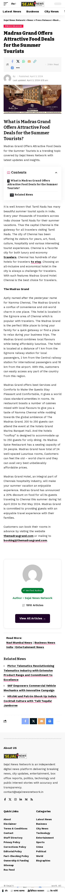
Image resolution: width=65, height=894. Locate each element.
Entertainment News (29, 647)
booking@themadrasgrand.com (25, 540)
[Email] (29, 61)
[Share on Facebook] (12, 61)
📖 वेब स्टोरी (52, 890)
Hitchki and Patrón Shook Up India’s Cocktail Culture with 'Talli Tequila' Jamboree (30, 701)
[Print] (12, 68)
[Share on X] (17, 61)
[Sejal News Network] (32, 4)
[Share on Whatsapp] (23, 61)
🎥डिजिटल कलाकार (35, 890)
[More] (17, 68)
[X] (10, 799)
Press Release (13, 26)
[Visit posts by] (7, 78)
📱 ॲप (4, 890)
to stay (36, 261)
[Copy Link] (34, 61)
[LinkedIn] (20, 799)
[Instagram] (15, 799)
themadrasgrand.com (18, 536)
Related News (24, 194)
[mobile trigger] (7, 3)
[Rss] (32, 799)
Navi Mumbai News (19, 642)
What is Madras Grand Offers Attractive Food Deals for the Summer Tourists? (32, 184)
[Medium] (26, 799)
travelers (10, 257)
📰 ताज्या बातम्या (17, 890)
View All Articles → (33, 618)
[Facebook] (5, 799)
